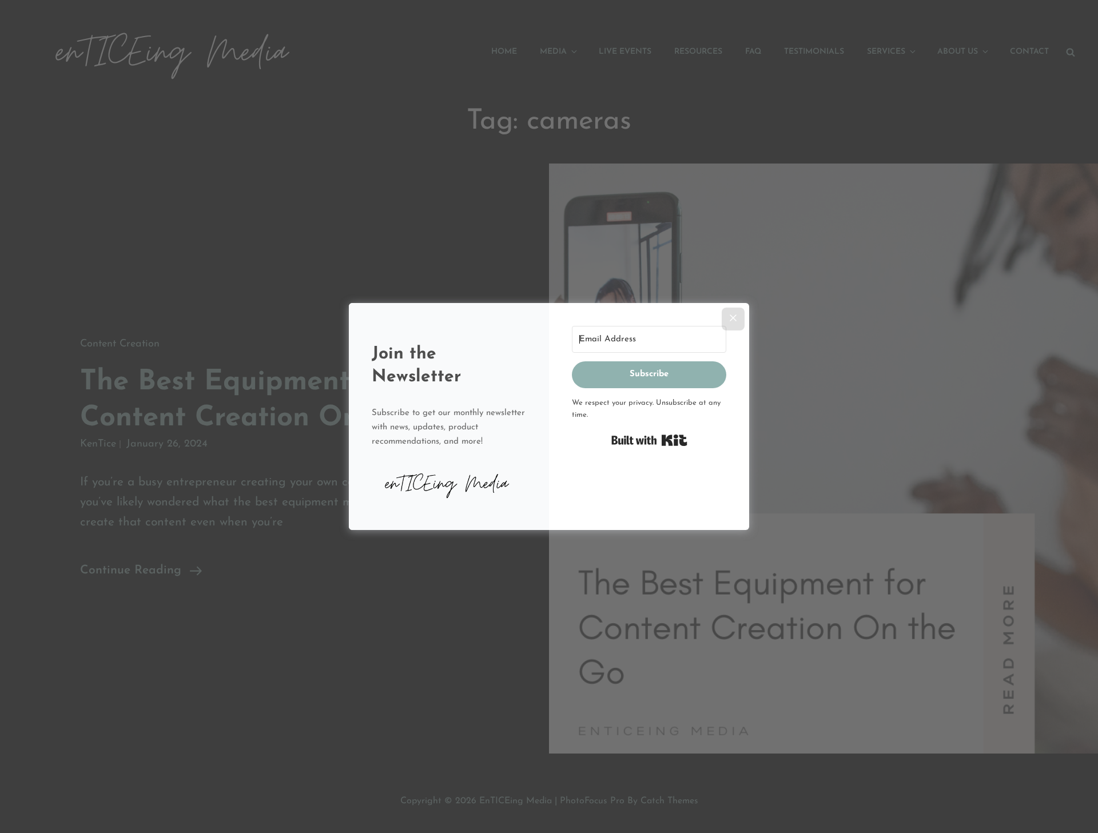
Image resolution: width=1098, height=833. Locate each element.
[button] (449, 482)
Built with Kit (649, 440)
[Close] (733, 319)
